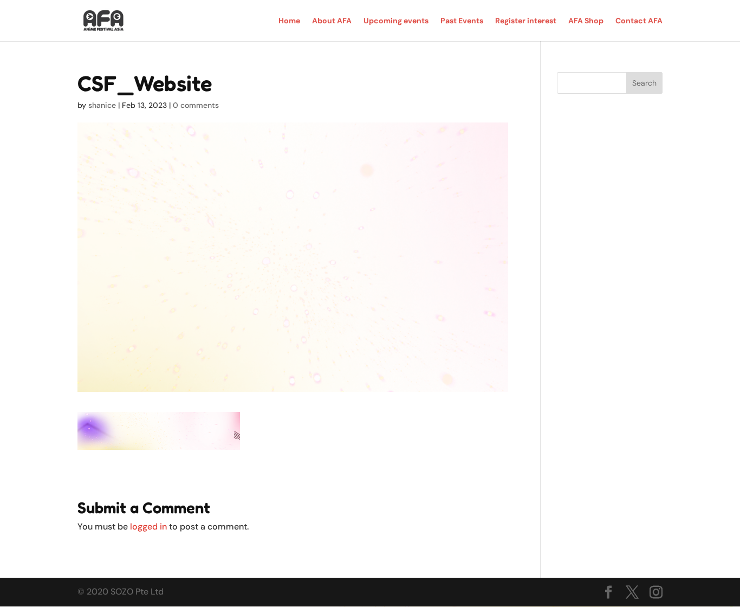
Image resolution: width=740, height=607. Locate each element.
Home (289, 21)
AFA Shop (585, 21)
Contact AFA (639, 21)
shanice (102, 105)
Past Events (461, 21)
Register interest (525, 21)
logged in (148, 526)
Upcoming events (396, 21)
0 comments (196, 105)
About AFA (332, 21)
